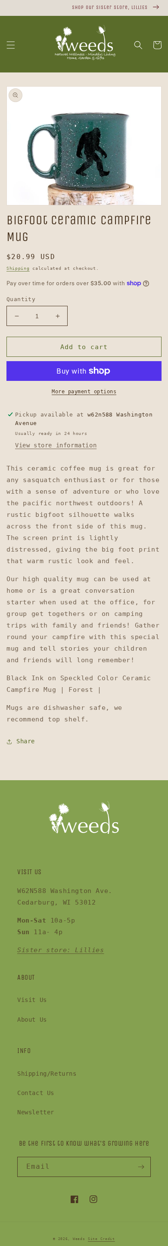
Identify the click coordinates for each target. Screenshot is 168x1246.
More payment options (84, 392)
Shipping (18, 268)
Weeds (79, 1239)
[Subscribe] (140, 1167)
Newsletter (35, 1112)
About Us (32, 1019)
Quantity (20, 299)
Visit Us (32, 999)
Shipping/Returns (47, 1073)
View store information (55, 445)
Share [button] (25, 741)
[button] (10, 45)
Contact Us (35, 1092)
